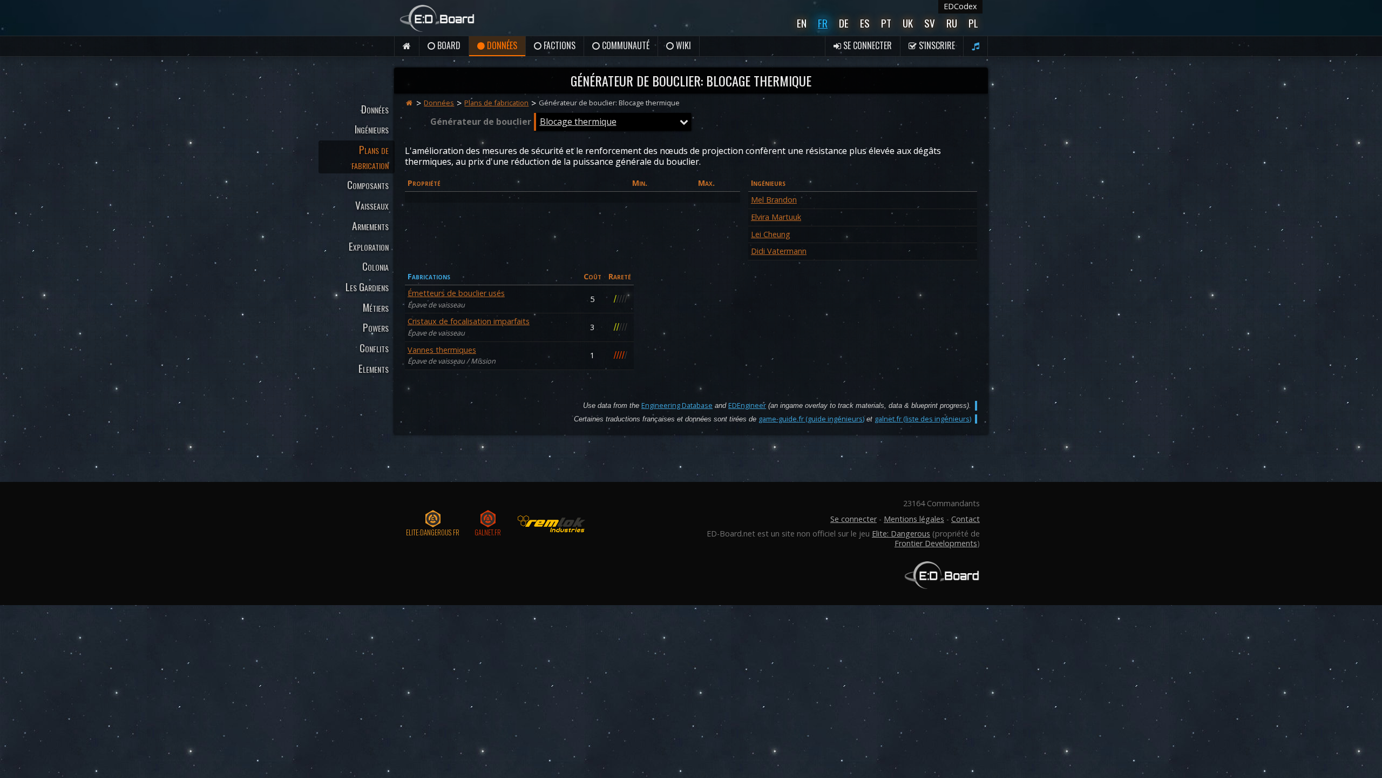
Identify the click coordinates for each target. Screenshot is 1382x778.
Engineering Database (677, 405)
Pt (886, 23)
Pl (973, 23)
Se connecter (866, 45)
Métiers (376, 307)
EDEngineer (747, 405)
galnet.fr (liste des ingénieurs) (923, 419)
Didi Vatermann (779, 251)
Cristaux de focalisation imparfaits (469, 321)
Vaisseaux (372, 205)
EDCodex (960, 6)
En (802, 23)
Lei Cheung (770, 234)
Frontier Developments (936, 543)
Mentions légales (914, 519)
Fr (823, 23)
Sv (929, 23)
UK (908, 23)
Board (447, 45)
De (844, 23)
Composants (368, 184)
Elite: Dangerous (901, 533)
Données (501, 45)
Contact (965, 519)
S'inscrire (936, 45)
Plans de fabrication (370, 157)
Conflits (374, 348)
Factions (558, 45)
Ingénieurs (372, 129)
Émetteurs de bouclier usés (456, 293)
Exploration (369, 246)
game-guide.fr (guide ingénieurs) (811, 419)
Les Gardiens (367, 286)
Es (865, 23)
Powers (376, 327)
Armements (370, 225)
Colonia (375, 266)
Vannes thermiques (442, 350)
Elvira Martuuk (776, 217)
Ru (951, 23)
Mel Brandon (774, 199)
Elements (373, 368)
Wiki (682, 45)
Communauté (624, 45)
